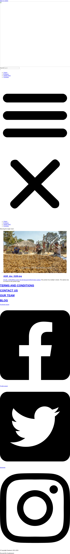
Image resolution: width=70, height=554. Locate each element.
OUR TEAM (7, 295)
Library (5, 72)
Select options (37, 280)
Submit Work (7, 75)
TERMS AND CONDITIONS (17, 285)
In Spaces (6, 74)
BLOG (4, 300)
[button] (35, 149)
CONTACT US (9, 290)
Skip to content (4, 0)
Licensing (6, 77)
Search (2, 68)
